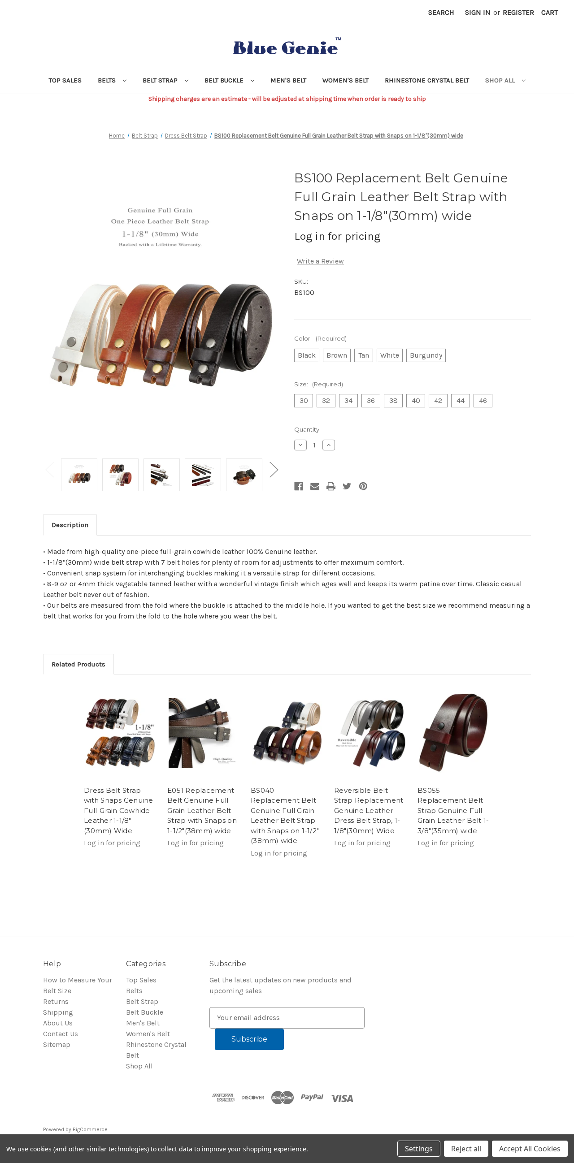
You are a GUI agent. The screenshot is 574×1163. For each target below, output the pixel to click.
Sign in (478, 12)
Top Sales (65, 80)
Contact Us (60, 1033)
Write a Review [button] (320, 261)
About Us (58, 1023)
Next (274, 469)
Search (441, 12)
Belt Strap (161, 80)
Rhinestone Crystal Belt (427, 80)
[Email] (314, 486)
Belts (107, 80)
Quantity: (307, 429)
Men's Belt (288, 80)
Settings (419, 1149)
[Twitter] (347, 486)
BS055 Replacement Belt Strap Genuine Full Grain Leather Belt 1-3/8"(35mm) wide (453, 810)
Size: (318, 384)
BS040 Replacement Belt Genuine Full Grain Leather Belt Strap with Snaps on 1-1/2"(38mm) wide (285, 815)
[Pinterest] (363, 486)
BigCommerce (90, 1129)
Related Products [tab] (78, 664)
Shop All (501, 80)
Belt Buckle (224, 80)
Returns (56, 1001)
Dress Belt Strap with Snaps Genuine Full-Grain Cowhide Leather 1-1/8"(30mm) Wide (118, 810)
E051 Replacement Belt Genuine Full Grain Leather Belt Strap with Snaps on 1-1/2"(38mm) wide (202, 810)
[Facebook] (298, 486)
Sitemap (56, 1044)
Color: (320, 338)
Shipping (58, 1012)
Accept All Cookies (530, 1149)
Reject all (466, 1149)
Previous (49, 469)
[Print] (330, 486)
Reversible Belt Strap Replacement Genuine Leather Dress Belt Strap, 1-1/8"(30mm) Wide (368, 810)
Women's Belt (345, 80)
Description (70, 525)
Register (518, 12)
